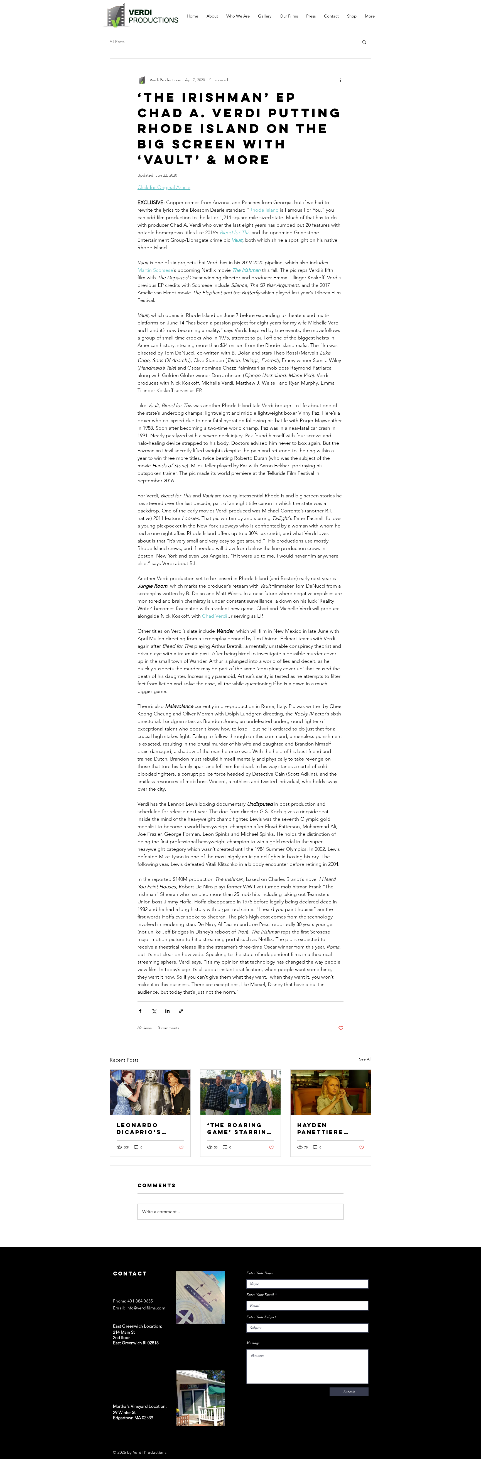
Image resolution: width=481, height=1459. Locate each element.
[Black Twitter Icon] (126, 1437)
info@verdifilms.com (145, 1308)
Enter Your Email (260, 1295)
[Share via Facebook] (140, 1010)
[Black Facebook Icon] (115, 1437)
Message (252, 1343)
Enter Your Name (259, 1273)
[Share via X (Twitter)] (153, 1010)
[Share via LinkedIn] (167, 1010)
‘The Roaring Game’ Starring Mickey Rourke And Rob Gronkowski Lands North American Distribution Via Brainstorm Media (240, 1128)
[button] (364, 42)
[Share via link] (181, 1010)
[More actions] (340, 80)
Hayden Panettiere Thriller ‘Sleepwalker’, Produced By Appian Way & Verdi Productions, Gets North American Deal (328, 1128)
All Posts (117, 41)
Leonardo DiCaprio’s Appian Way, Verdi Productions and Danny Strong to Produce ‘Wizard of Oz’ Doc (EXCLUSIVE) (148, 1128)
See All (365, 1059)
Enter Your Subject (261, 1317)
